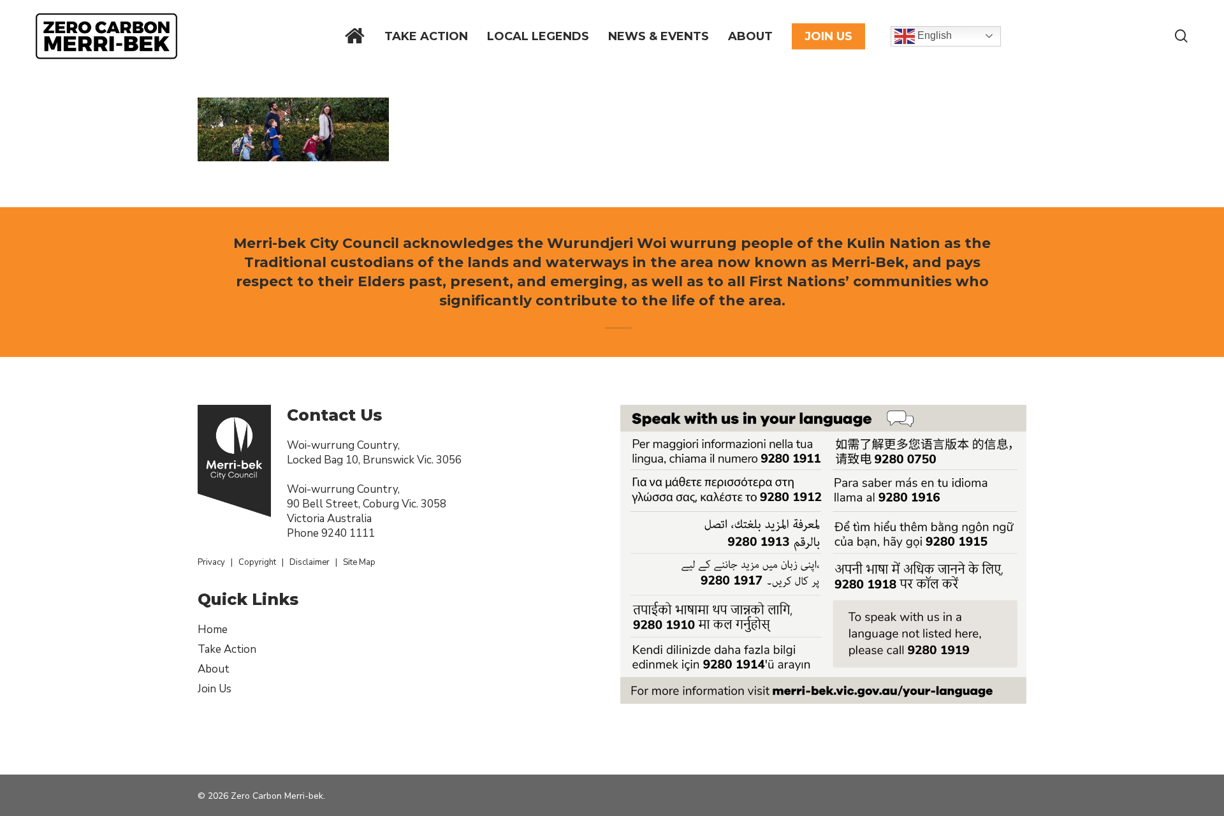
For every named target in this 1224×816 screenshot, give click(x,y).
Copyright (257, 562)
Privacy (211, 562)
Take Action (227, 649)
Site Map (359, 562)
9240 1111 (348, 533)
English (933, 35)
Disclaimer (309, 562)
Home (213, 629)
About (213, 669)
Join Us (214, 688)
